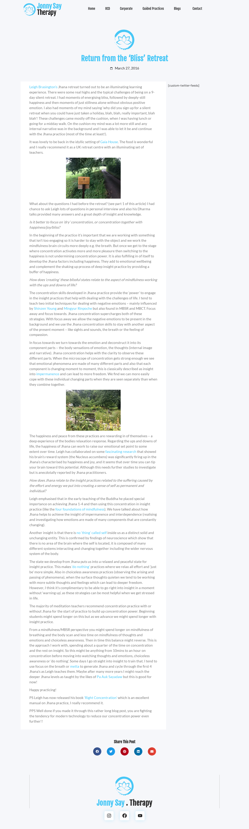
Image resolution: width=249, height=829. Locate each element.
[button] (97, 751)
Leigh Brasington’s (43, 87)
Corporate (126, 9)
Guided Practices (153, 9)
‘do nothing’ (81, 567)
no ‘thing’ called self (92, 533)
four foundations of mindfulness (79, 509)
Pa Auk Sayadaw (110, 677)
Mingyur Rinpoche (78, 308)
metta (75, 666)
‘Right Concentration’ (101, 698)
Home (91, 9)
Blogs (177, 9)
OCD (107, 9)
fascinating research (121, 451)
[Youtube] (140, 815)
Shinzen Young (45, 308)
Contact (197, 9)
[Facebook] (124, 815)
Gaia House (109, 142)
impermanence (48, 374)
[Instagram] (109, 815)
